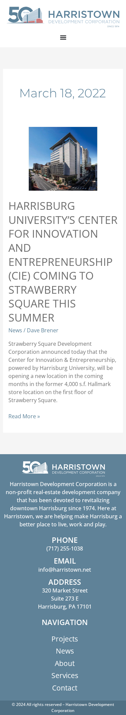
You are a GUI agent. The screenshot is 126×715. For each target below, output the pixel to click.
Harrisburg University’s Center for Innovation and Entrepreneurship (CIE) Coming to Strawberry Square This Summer (63, 261)
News (15, 330)
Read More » (24, 416)
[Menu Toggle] (63, 37)
